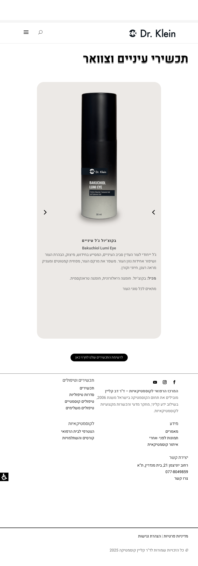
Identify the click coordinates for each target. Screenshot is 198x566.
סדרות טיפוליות (81, 395)
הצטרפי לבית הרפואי (77, 431)
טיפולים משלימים (80, 408)
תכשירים (87, 388)
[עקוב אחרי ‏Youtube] (155, 382)
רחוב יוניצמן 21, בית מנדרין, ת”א (162, 465)
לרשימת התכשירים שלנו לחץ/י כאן (99, 357)
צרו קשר (181, 478)
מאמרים (171, 431)
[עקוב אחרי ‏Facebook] (174, 382)
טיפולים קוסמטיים (79, 401)
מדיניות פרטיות (176, 536)
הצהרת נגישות (149, 536)
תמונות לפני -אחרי (163, 438)
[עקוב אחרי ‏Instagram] (165, 382)
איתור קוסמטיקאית (163, 444)
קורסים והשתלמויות (78, 438)
